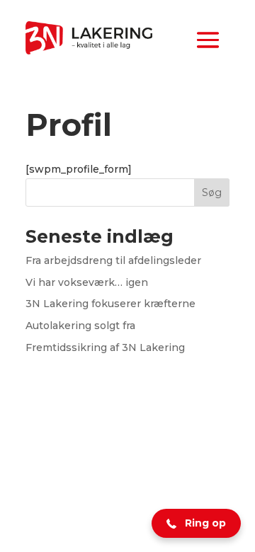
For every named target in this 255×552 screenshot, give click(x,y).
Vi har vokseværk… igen (87, 282)
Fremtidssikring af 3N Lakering (105, 347)
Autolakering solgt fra (80, 325)
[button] (196, 523)
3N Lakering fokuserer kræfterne (111, 303)
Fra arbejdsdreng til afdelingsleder (113, 260)
